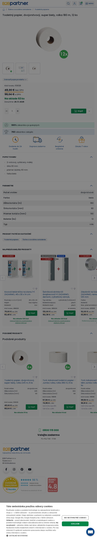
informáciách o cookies (43, 528)
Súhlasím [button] (75, 524)
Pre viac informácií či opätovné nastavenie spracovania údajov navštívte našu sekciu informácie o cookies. (32, 530)
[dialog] (48, 521)
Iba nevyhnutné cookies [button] (75, 518)
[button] (33, 535)
